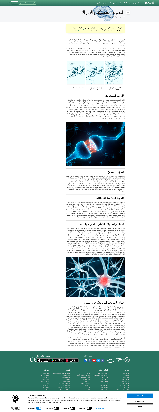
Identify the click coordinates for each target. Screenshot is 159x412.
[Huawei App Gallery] (72, 360)
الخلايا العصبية (45, 379)
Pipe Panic (105, 379)
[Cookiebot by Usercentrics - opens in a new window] (16, 408)
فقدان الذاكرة (45, 385)
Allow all (140, 396)
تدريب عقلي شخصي (123, 385)
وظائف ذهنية (45, 389)
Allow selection (140, 401)
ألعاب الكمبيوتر (66, 375)
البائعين (127, 375)
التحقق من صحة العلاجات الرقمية (61, 373)
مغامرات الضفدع (85, 383)
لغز (89, 387)
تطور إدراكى (125, 377)
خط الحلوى (87, 385)
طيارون (68, 379)
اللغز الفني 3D (86, 381)
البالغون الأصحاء (66, 377)
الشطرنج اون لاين (103, 373)
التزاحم (88, 373)
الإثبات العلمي (117, 3)
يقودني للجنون (104, 389)
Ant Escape (104, 387)
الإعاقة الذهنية (45, 387)
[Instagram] (90, 360)
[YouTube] (94, 360)
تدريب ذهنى (126, 387)
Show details (99, 408)
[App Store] (44, 360)
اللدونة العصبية (45, 381)
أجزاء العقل (46, 377)
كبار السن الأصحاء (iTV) (64, 383)
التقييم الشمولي (66, 381)
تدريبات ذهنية (125, 379)
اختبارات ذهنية (125, 381)
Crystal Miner (104, 381)
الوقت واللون (86, 379)
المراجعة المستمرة (65, 389)
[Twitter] (98, 360)
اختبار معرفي (137, 3)
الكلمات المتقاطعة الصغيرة (100, 375)
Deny (140, 406)
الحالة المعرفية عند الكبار (63, 387)
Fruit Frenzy (104, 377)
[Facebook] (102, 360)
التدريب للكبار (66, 385)
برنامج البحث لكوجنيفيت (81, 30)
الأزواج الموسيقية (85, 377)
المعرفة (47, 383)
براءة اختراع (126, 373)
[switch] (56, 408)
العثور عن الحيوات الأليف (83, 375)
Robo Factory (104, 385)
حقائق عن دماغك (44, 375)
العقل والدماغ (45, 373)
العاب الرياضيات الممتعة (122, 389)
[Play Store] (58, 360)
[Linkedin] (85, 360)
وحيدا (106, 383)
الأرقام (88, 389)
